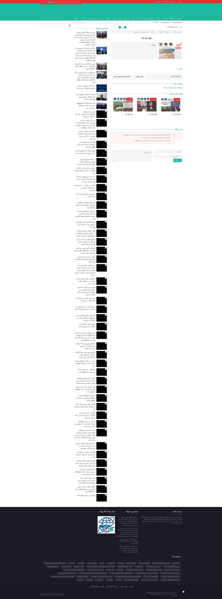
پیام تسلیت (100, 580)
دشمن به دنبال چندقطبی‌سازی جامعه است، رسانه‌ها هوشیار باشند (85, 363)
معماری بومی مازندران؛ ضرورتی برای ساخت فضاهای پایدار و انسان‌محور (85, 471)
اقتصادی (165, 18)
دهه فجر (72, 563)
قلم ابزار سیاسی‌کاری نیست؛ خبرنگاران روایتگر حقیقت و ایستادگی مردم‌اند (85, 317)
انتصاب (121, 563)
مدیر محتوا (137, 32)
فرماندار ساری (67, 566)
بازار (138, 18)
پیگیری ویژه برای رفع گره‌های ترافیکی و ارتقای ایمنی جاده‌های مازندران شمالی (85, 354)
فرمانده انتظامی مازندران (154, 570)
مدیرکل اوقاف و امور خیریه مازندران (74, 570)
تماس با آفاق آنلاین (97, 586)
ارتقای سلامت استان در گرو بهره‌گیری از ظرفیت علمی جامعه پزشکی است (85, 241)
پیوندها (158, 1)
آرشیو (131, 586)
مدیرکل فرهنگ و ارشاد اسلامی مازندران (121, 573)
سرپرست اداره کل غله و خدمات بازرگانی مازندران (101, 566)
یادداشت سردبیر (93, 18)
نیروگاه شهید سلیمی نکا (132, 580)
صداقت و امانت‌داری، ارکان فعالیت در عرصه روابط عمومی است (84, 170)
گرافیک (108, 18)
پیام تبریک (110, 580)
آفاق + (75, 18)
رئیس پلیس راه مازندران (153, 566)
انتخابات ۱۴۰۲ (131, 563)
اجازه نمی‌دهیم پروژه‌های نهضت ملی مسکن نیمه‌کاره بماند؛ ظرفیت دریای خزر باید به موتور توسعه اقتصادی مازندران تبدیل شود (84, 435)
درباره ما (172, 1)
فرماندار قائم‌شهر (53, 566)
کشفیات (90, 580)
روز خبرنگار (140, 566)
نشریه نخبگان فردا (172, 27)
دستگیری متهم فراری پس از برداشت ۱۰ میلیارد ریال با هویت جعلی (85, 281)
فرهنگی (151, 18)
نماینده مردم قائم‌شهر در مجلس (171, 580)
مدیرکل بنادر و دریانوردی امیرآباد (170, 573)
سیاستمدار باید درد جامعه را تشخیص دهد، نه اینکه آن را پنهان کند (85, 224)
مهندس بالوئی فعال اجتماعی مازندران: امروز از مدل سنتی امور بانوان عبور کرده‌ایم (85, 463)
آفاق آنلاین (176, 563)
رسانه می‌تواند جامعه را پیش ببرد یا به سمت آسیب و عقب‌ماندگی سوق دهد (85, 445)
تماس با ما (165, 1)
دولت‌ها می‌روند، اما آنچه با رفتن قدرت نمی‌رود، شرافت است (85, 454)
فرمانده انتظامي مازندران (172, 570)
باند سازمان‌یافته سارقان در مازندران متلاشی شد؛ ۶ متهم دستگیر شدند (85, 205)
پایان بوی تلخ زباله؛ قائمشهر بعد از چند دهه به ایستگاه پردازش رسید (86, 105)
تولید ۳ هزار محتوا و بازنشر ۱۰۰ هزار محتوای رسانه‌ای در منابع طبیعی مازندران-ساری (85, 233)
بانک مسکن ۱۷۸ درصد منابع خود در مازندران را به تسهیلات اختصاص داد (85, 389)
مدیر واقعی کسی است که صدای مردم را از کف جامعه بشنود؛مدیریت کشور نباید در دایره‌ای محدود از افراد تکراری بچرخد (85, 270)
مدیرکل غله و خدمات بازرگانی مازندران (147, 573)
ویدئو (102, 18)
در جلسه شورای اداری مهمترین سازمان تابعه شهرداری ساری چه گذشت (86, 161)
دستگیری (82, 563)
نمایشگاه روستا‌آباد (83, 576)
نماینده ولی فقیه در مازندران (150, 580)
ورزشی (144, 18)
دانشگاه (172, 18)
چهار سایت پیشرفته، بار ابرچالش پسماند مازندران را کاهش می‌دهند (85, 144)
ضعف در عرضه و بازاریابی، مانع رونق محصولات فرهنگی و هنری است (85, 259)
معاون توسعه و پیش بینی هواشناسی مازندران (128, 576)
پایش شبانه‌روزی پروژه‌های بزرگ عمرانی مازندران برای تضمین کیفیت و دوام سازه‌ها (85, 380)
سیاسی (157, 18)
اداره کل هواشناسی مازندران (161, 563)
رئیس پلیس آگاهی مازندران (172, 566)
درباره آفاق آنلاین (111, 586)
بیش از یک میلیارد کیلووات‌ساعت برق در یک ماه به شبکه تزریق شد (85, 114)
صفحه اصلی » (165, 22)
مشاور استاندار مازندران (151, 576)
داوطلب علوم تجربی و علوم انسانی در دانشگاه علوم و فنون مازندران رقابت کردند (84, 250)
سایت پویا (166, 595)
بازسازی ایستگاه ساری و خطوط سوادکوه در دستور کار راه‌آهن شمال (85, 398)
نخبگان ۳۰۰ (179, 69)
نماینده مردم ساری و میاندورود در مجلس (63, 576)
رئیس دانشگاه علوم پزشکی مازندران (55, 563)
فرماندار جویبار (79, 566)
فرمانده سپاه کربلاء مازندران (135, 570)
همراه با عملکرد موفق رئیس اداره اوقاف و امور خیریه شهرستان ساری (85, 96)
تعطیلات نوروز (93, 563)
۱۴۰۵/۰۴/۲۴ (153, 114)
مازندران (120, 570)
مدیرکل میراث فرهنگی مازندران (67, 573)
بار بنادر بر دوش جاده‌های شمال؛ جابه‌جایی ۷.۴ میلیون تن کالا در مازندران (84, 424)
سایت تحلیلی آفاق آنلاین (125, 566)
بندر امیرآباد (112, 563)
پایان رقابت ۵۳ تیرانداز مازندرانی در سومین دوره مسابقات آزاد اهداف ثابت (86, 480)
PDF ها (83, 18)
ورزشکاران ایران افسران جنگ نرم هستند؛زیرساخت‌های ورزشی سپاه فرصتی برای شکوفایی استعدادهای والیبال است (85, 77)
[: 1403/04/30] (113, 27)
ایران (133, 18)
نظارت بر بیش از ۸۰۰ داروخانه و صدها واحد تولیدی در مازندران (84, 187)
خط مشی (123, 586)
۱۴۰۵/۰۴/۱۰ (129, 114)
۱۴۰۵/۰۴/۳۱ (177, 114)
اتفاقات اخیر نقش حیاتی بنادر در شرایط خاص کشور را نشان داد (85, 406)
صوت (120, 18)
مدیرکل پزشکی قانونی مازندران (171, 576)
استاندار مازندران (144, 563)
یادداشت (80, 580)
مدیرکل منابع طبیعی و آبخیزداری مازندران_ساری (93, 573)
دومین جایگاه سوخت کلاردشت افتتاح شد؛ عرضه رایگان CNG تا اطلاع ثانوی (84, 66)
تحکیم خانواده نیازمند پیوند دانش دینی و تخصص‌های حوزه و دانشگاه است (85, 489)
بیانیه (102, 563)
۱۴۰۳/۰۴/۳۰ (147, 38)
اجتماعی (179, 18)
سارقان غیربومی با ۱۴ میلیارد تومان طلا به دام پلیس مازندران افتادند (85, 346)
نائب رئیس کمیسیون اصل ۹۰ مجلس (102, 576)
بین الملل (126, 18)
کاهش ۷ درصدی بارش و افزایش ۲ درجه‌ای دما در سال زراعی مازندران (85, 415)
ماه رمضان (111, 570)
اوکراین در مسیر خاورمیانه (86, 495)
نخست (180, 1)
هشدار (119, 580)
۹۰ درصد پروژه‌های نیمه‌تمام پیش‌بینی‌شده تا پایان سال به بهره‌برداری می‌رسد (85, 179)
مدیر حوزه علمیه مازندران (96, 570)
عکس (114, 18)
